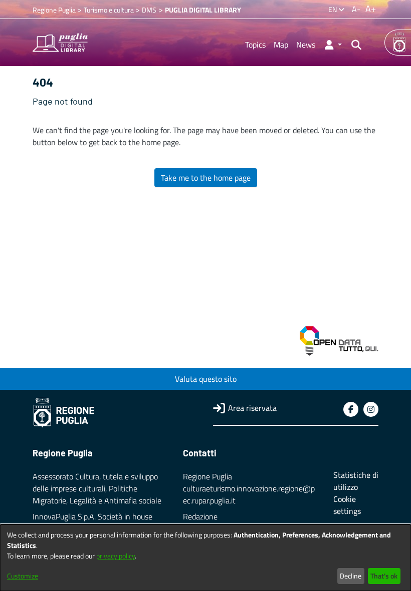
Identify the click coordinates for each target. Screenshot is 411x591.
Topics (255, 45)
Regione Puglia (55, 10)
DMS (149, 10)
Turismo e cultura (109, 10)
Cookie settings (347, 505)
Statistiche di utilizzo (355, 481)
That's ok (383, 575)
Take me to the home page (206, 178)
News (305, 45)
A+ (370, 9)
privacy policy (115, 555)
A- (356, 9)
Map (281, 45)
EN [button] (333, 9)
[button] (332, 45)
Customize (22, 575)
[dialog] (205, 557)
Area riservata (252, 408)
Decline (350, 575)
